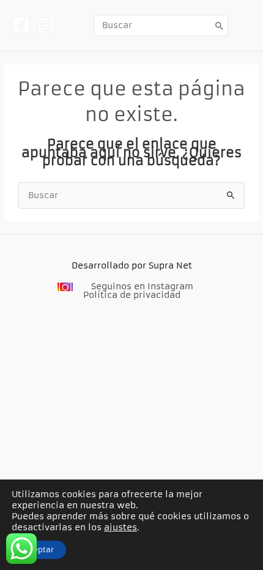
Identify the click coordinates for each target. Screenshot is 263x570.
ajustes (120, 527)
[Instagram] (46, 25)
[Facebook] (21, 25)
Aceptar (39, 549)
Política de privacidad (131, 295)
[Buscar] (220, 25)
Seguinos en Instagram (142, 286)
